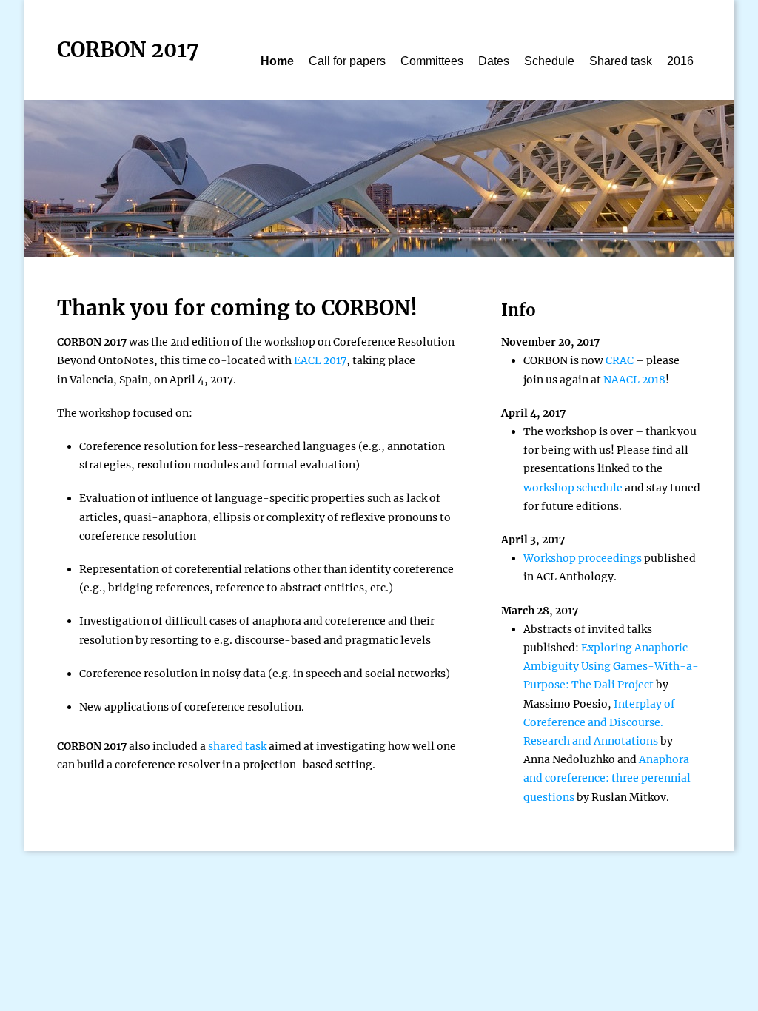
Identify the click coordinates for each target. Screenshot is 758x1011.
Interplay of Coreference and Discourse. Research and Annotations (599, 722)
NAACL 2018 (634, 379)
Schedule (549, 61)
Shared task (620, 61)
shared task (237, 746)
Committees (431, 61)
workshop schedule (573, 487)
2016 (680, 61)
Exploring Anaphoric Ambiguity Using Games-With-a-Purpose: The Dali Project (611, 666)
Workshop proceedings (582, 558)
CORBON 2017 (128, 49)
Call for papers (347, 61)
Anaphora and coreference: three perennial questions (607, 778)
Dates (493, 61)
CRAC (620, 360)
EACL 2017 (320, 360)
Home (277, 61)
